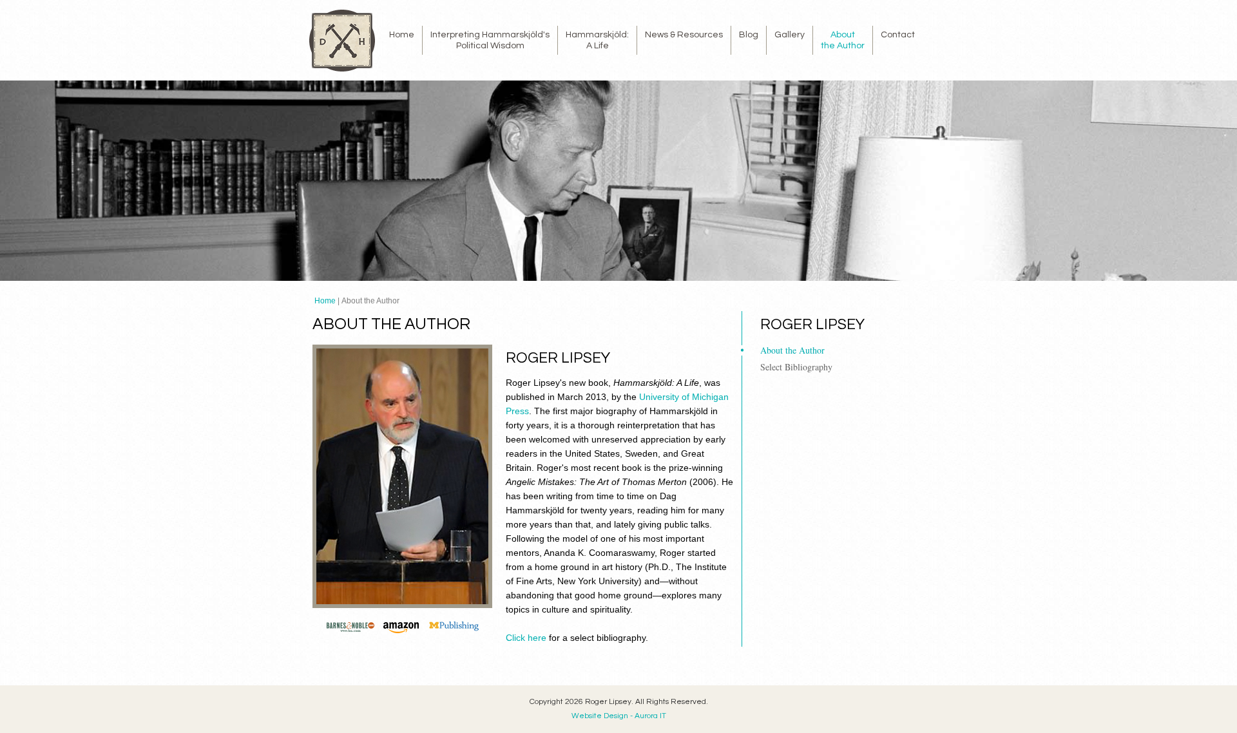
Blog (748, 34)
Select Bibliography (796, 367)
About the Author (792, 350)
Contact (898, 34)
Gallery (789, 34)
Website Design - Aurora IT (618, 716)
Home (401, 34)
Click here (526, 638)
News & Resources (684, 34)
